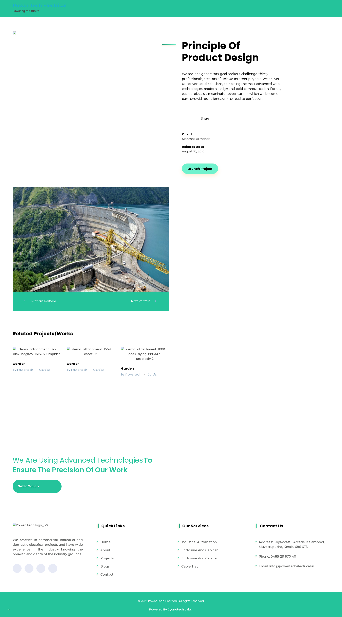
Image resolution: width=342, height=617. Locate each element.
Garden (19, 363)
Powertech (25, 370)
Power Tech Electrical (39, 5)
